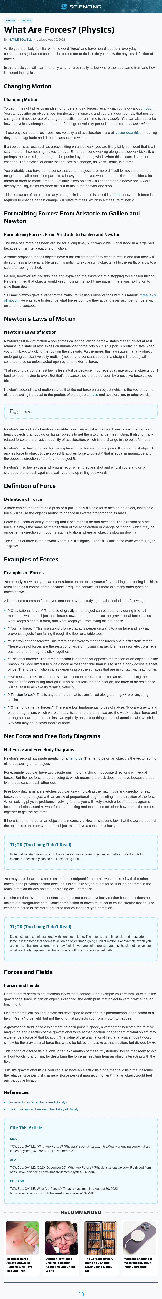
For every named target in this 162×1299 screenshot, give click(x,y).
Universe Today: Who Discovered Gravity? (37, 1102)
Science (10, 20)
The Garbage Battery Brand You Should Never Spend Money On (99, 1265)
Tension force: (22, 695)
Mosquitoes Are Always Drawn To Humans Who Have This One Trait (19, 1265)
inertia (116, 195)
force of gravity (63, 611)
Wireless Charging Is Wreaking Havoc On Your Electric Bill (138, 1263)
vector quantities (128, 133)
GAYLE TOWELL (20, 39)
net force (75, 758)
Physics (27, 20)
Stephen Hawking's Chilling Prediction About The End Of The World (60, 1265)
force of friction (59, 659)
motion (148, 108)
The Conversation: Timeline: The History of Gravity (43, 1109)
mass (93, 395)
